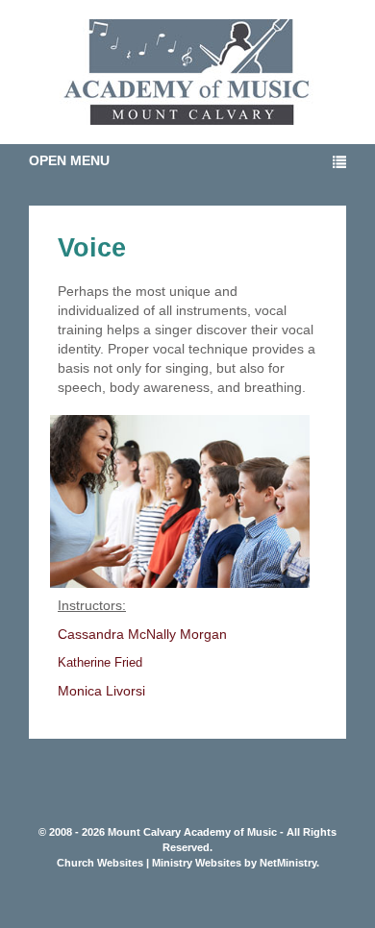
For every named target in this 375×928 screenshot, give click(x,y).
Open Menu (69, 160)
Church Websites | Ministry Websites (150, 862)
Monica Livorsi (101, 690)
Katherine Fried (100, 662)
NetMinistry (288, 862)
